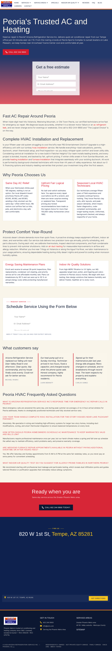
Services (25, 3)
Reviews (85, 3)
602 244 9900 (48, 622)
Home (16, 3)
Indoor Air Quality (69, 3)
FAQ (93, 3)
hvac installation (39, 147)
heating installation (19, 159)
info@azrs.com (48, 626)
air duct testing (56, 246)
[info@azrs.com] (41, 626)
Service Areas (40, 3)
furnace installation (41, 159)
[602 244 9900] (41, 622)
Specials (55, 3)
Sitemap (80, 630)
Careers (18, 6)
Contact (28, 6)
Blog (100, 3)
